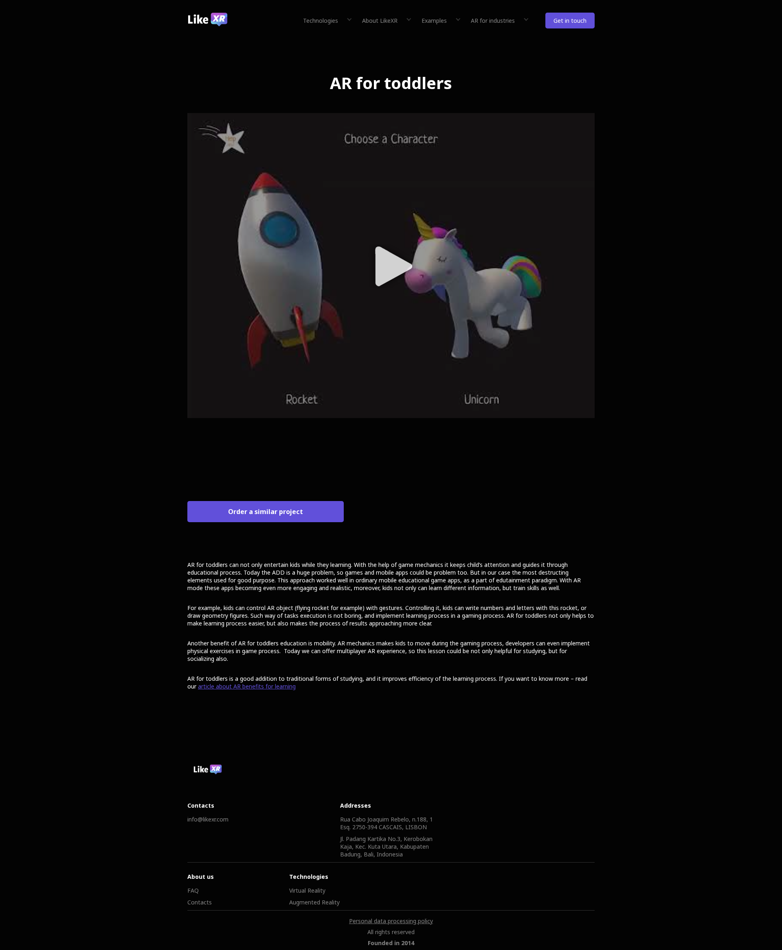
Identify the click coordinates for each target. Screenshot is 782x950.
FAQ (193, 890)
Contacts (199, 902)
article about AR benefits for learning (247, 686)
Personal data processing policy (391, 921)
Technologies (320, 20)
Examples (434, 20)
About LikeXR (380, 20)
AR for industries (493, 20)
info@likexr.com (207, 819)
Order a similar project (265, 511)
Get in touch (570, 20)
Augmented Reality (314, 902)
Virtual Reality (307, 890)
